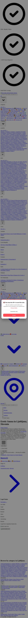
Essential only (14, 311)
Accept (14, 315)
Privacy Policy (14, 307)
